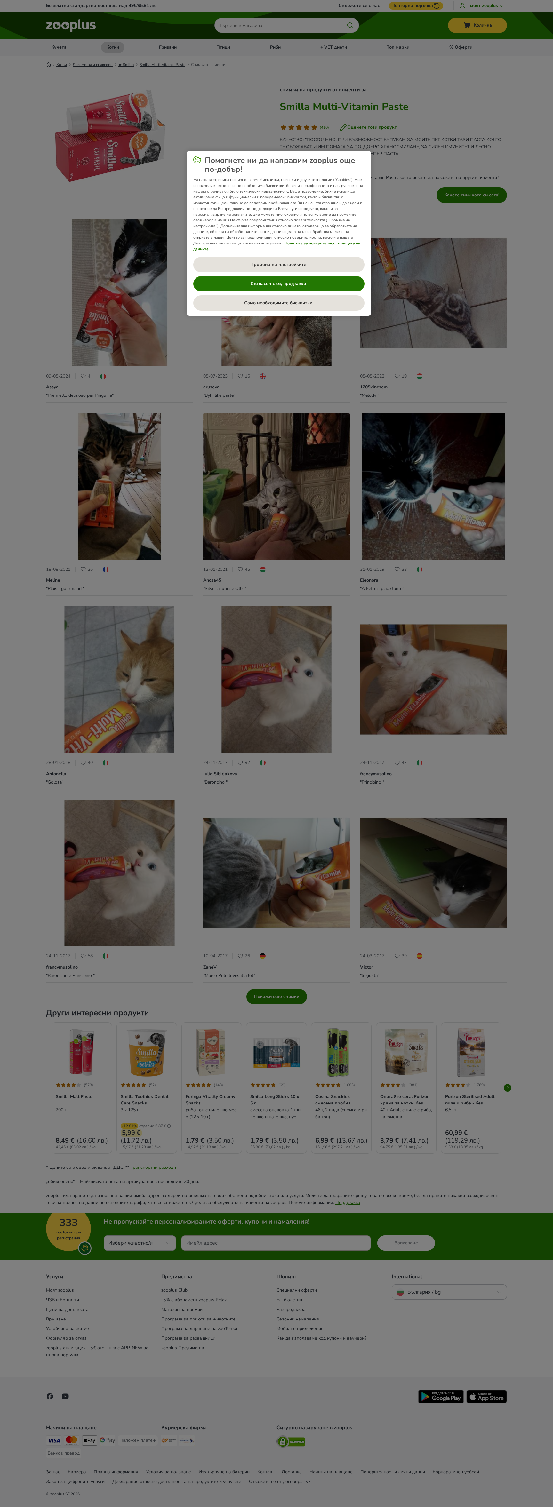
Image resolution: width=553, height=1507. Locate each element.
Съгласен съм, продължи (279, 284)
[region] (279, 233)
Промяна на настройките (279, 264)
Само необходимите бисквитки (279, 303)
